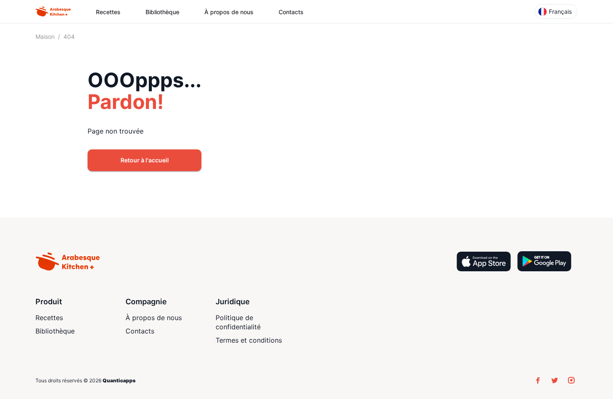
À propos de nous (229, 11)
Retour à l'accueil (145, 160)
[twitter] (554, 380)
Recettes (108, 11)
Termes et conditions (249, 340)
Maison (45, 36)
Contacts (291, 11)
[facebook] (538, 380)
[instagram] (571, 380)
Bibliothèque (162, 11)
